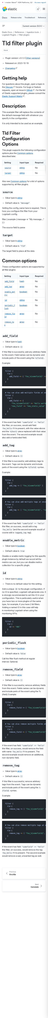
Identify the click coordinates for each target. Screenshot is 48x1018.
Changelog (10, 68)
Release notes (16, 17)
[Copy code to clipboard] (42, 371)
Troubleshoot (30, 17)
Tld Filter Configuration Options (16, 138)
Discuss (9, 87)
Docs (4, 17)
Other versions (32, 58)
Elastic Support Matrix (12, 96)
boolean (23, 291)
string (22, 167)
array (22, 286)
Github (29, 90)
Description (13, 106)
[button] (6, 50)
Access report (40, 2)
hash (22, 281)
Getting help (14, 78)
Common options (25, 153)
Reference (42, 17)
